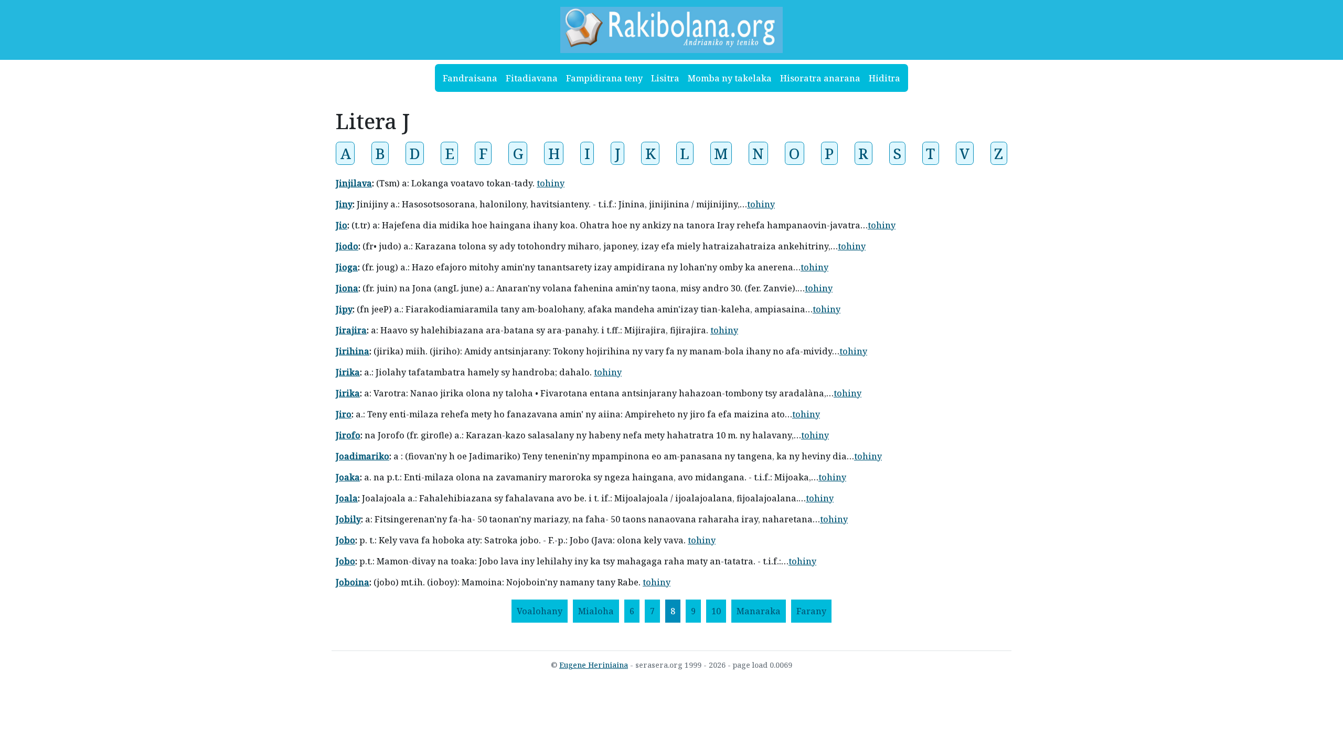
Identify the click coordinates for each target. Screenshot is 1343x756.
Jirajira (351, 330)
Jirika (348, 372)
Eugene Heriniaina (593, 665)
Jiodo (347, 246)
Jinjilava (354, 183)
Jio (341, 225)
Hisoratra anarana (820, 78)
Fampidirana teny (604, 78)
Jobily (348, 519)
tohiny (550, 183)
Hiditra (884, 78)
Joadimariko (362, 456)
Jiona (347, 288)
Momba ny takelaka (730, 78)
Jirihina (352, 351)
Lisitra (665, 78)
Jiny (344, 204)
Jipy (344, 309)
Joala (347, 498)
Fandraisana (470, 78)
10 (716, 611)
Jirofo (348, 435)
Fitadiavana (532, 78)
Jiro (343, 414)
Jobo (345, 540)
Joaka (348, 477)
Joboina (352, 582)
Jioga (347, 267)
